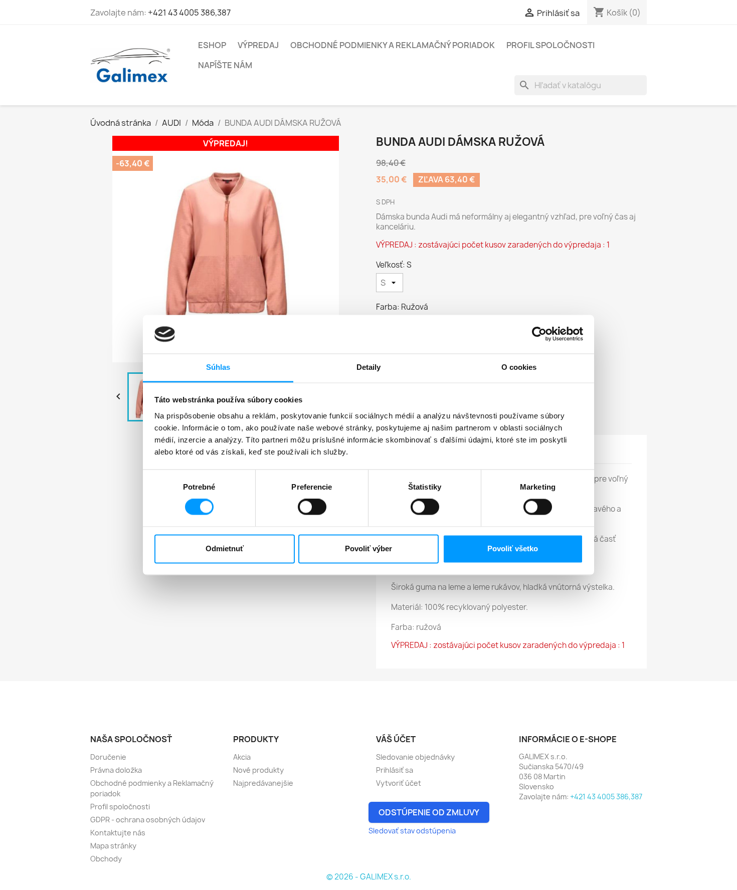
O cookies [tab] (519, 367)
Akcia (242, 757)
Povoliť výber (368, 548)
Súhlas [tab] (218, 367)
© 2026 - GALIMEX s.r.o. (368, 876)
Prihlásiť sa (394, 770)
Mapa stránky (113, 845)
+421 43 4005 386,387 (189, 12)
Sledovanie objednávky (415, 757)
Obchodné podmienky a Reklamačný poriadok (392, 45)
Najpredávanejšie (263, 783)
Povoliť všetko (512, 548)
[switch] (312, 507)
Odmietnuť (225, 548)
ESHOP (212, 45)
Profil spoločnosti (550, 45)
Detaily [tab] (368, 367)
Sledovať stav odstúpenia (412, 830)
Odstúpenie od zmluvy (429, 812)
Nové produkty (258, 770)
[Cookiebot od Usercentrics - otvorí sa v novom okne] (539, 334)
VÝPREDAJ (258, 45)
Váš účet (396, 739)
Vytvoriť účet (398, 783)
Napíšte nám (225, 65)
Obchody (106, 858)
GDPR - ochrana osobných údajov (147, 819)
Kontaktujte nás (117, 832)
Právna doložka (116, 770)
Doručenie (108, 757)
